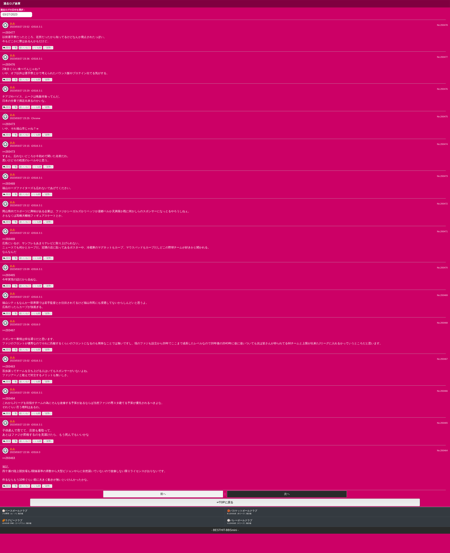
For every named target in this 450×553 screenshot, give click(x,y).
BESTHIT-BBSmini (225, 530)
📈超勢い (48, 48)
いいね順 (37, 48)
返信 (8, 48)
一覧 (15, 48)
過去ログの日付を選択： (13, 9)
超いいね (24, 48)
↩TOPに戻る (225, 502)
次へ (287, 493)
